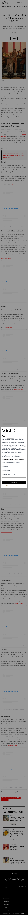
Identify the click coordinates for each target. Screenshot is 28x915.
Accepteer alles (14, 482)
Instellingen (14, 478)
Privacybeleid (5, 485)
